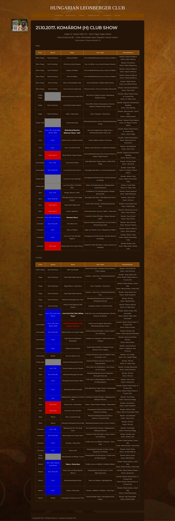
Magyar (117, 15)
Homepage (59, 15)
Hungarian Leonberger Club (87, 7)
